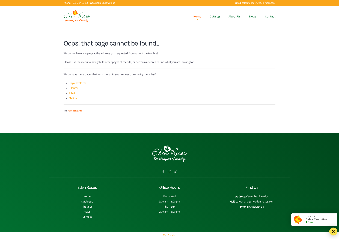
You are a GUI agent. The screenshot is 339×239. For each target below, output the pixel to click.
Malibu (73, 98)
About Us (234, 16)
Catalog (215, 16)
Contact (270, 16)
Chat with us (108, 3)
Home (197, 16)
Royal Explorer (77, 83)
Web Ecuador (169, 235)
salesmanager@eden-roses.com (258, 3)
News (253, 16)
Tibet (72, 93)
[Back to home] (77, 16)
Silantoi (73, 88)
